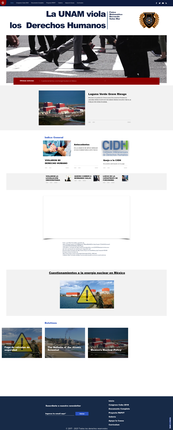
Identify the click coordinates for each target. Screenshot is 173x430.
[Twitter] (160, 3)
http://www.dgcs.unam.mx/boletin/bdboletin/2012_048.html (80, 253)
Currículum (114, 425)
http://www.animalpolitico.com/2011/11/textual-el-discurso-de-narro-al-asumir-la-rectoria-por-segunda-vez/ (86, 248)
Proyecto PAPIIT (116, 413)
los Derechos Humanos (58, 25)
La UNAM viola (76, 13)
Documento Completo (119, 409)
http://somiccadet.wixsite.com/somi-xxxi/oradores (91, 255)
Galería (112, 417)
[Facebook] (156, 3)
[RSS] (166, 3)
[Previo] (39, 81)
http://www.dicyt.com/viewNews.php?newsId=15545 (92, 250)
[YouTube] (163, 3)
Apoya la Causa (116, 421)
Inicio (111, 401)
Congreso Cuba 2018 (119, 405)
